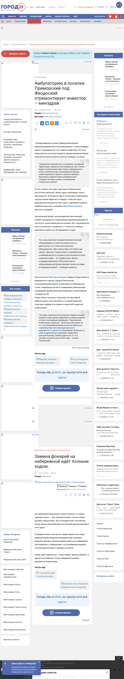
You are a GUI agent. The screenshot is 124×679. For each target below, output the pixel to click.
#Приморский (40, 77)
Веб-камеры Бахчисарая (15, 630)
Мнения (23, 16)
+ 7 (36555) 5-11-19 (106, 340)
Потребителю (34, 21)
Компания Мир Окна (106, 446)
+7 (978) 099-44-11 (106, 320)
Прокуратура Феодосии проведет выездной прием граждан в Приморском (14, 158)
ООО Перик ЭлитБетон (107, 272)
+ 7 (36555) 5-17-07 (106, 378)
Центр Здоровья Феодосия (11, 540)
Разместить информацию (108, 225)
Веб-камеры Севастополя (15, 607)
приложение (99, 16)
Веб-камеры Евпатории (14, 614)
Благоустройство (50, 113)
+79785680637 (105, 301)
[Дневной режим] (117, 5)
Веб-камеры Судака (13, 599)
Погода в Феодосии (12, 132)
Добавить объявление (86, 7)
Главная (6, 44)
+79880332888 (105, 243)
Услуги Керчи (103, 536)
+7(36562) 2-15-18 (106, 417)
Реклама (120, 28)
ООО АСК (101, 253)
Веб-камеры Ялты (12, 592)
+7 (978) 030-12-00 (106, 455)
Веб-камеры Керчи (12, 584)
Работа (48, 16)
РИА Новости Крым (71, 206)
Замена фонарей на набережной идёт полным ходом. (15, 122)
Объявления (36, 16)
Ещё (75, 16)
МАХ (58, 372)
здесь (62, 377)
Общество (46, 476)
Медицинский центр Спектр (13, 550)
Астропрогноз (85, 21)
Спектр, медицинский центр (110, 465)
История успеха (61, 21)
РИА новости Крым (53, 116)
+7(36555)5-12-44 (106, 398)
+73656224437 (105, 359)
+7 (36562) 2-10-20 (106, 262)
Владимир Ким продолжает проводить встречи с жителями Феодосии (14, 143)
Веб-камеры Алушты (13, 622)
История (73, 21)
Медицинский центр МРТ (15, 559)
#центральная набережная (46, 450)
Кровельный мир (104, 234)
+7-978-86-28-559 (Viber (108, 494)
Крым (9, 21)
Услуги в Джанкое (105, 566)
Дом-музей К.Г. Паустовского (110, 369)
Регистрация (40, 7)
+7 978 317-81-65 (105, 513)
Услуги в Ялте (103, 559)
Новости (12, 16)
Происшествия (20, 21)
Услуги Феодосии (104, 528)
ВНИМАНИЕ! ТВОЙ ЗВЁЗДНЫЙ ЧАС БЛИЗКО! (15, 171)
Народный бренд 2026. (44, 56)
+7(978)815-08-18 (106, 436)
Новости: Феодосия (19, 44)
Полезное (15, 230)
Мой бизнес (47, 21)
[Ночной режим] (120, 5)
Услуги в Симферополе (107, 544)
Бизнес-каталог (62, 16)
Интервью (97, 21)
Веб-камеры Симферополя (10, 575)
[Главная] (3, 16)
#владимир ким (63, 450)
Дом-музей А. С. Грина (107, 330)
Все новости (15, 281)
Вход (31, 7)
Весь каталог (108, 219)
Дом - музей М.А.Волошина (109, 350)
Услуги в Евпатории (105, 551)
